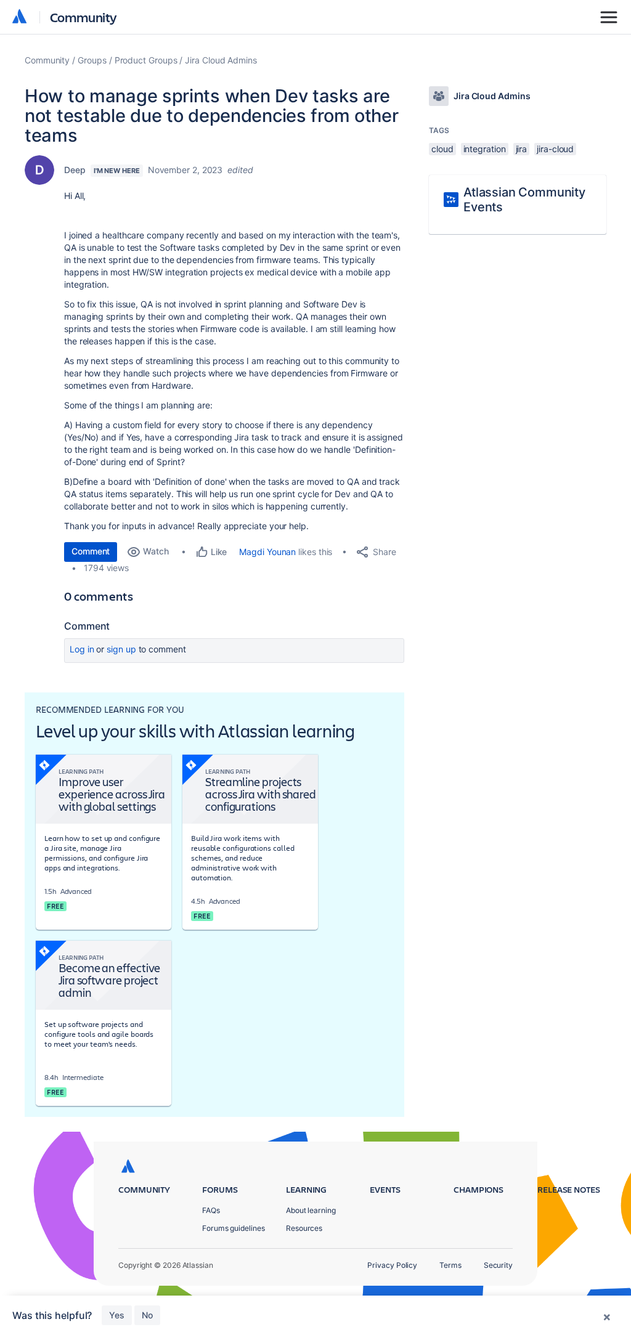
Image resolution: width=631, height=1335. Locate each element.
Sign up (121, 649)
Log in (82, 649)
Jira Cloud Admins (221, 60)
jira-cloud (555, 149)
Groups (92, 60)
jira (521, 149)
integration (484, 149)
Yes (116, 1315)
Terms (450, 1265)
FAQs (211, 1210)
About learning (311, 1210)
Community (83, 17)
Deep (75, 169)
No (147, 1315)
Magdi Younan (267, 551)
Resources (304, 1228)
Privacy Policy (392, 1265)
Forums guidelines (233, 1228)
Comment (90, 551)
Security (498, 1265)
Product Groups (146, 60)
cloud (442, 149)
